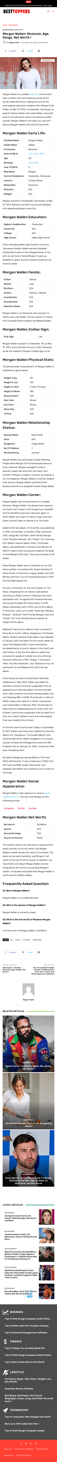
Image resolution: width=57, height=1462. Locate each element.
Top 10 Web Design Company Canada (24, 1431)
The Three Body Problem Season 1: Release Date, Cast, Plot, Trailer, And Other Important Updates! (42, 971)
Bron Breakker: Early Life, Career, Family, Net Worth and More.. (21, 1292)
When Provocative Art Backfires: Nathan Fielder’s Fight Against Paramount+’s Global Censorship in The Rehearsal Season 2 (21, 1255)
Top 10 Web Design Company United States (28, 1355)
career (17, 940)
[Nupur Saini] (5, 42)
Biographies (13, 25)
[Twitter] (35, 1443)
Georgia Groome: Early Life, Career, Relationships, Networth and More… (20, 1218)
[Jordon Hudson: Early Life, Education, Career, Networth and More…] (46, 1235)
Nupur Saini (14, 42)
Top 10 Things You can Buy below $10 (25, 1348)
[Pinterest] (30, 1443)
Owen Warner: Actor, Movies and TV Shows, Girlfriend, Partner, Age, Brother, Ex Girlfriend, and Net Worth (28, 1181)
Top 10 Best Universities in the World (24, 1362)
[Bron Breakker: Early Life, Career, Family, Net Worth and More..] (46, 1291)
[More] (39, 51)
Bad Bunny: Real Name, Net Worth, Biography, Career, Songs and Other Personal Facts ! (29, 1398)
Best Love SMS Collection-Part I (22, 1424)
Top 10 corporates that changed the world (27, 1417)
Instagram (9, 808)
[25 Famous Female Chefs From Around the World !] (28, 1101)
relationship (36, 940)
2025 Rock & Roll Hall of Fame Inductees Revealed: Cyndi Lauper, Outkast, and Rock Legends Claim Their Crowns (21, 1274)
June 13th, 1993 (36, 154)
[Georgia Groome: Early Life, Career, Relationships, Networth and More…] (46, 1217)
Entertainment (11, 1249)
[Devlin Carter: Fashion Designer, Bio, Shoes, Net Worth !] (28, 1044)
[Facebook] (21, 1443)
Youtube (32, 808)
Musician (34, 94)
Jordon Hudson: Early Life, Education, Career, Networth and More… (21, 1236)
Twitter (21, 808)
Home (5, 25)
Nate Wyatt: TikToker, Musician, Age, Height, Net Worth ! (14, 970)
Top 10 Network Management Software (26, 1333)
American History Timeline (19, 1389)
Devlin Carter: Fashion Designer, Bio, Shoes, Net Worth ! (28, 1067)
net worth (26, 940)
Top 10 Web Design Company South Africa (27, 1319)
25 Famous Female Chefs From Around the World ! (28, 1124)
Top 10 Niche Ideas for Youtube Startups (27, 1326)
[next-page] (8, 1191)
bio (11, 940)
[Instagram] (26, 1443)
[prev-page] (4, 1191)
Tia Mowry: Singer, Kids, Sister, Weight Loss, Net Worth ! (28, 1380)
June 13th (33, 162)
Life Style (18, 30)
